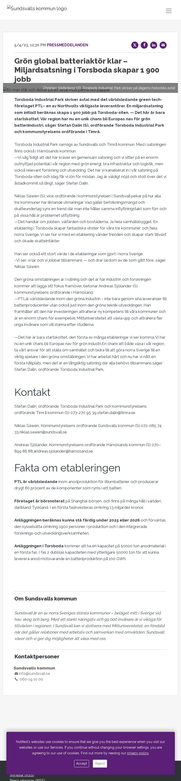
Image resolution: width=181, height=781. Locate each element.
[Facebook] (144, 45)
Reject (100, 763)
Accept (81, 763)
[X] (134, 45)
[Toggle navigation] (168, 10)
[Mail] (163, 45)
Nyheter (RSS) (22, 775)
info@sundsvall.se (34, 673)
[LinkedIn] (153, 45)
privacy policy (138, 753)
